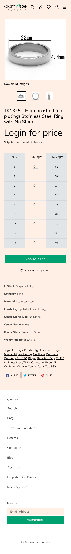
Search (12, 408)
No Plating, (25, 354)
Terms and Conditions (22, 428)
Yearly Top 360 (46, 366)
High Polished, (42, 350)
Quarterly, (52, 354)
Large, (56, 350)
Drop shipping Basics (21, 477)
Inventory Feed (17, 487)
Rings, (32, 358)
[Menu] (65, 7)
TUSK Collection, (33, 362)
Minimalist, (11, 354)
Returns (12, 438)
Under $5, (51, 362)
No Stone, (39, 354)
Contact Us (14, 447)
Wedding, (10, 366)
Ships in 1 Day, (46, 358)
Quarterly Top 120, (15, 358)
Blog (10, 457)
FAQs (11, 418)
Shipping (9, 142)
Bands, (28, 350)
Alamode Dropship (40, 542)
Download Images (16, 84)
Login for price (33, 132)
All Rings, (17, 350)
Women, (22, 366)
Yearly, (32, 366)
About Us (13, 467)
